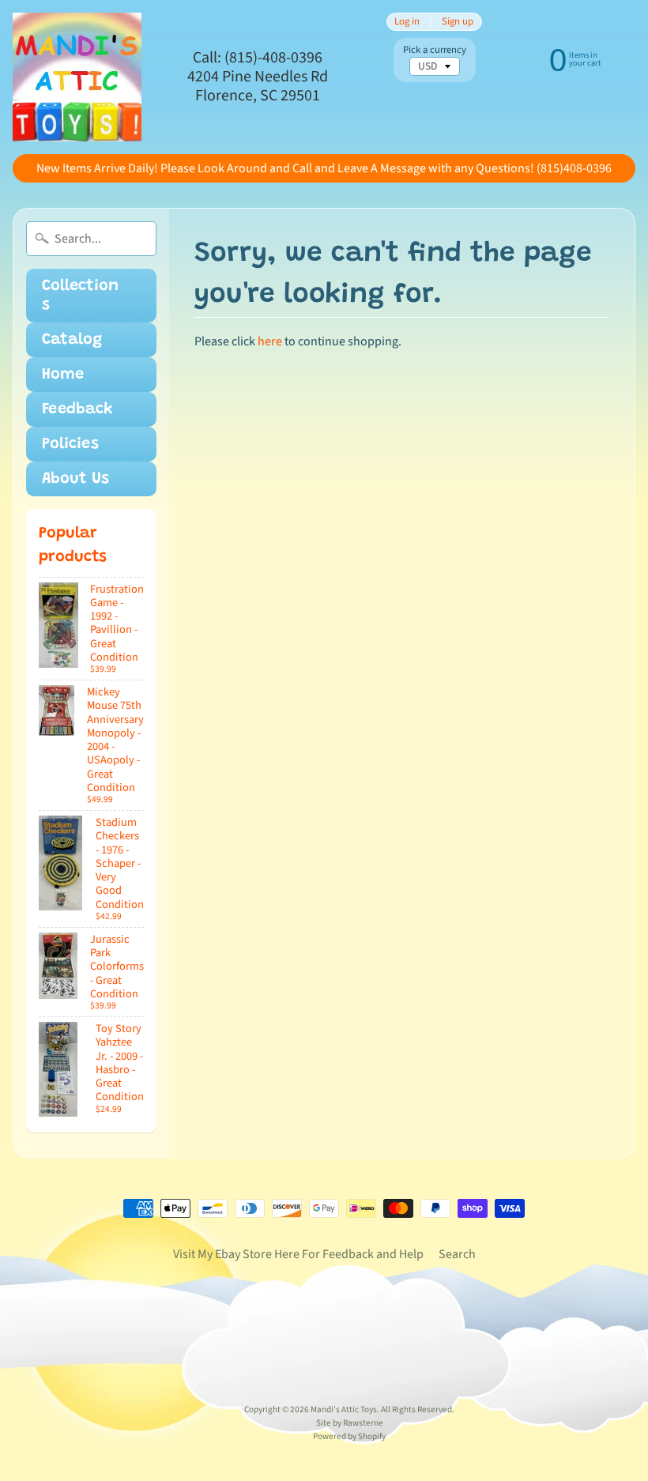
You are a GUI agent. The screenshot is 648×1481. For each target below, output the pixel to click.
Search (457, 1254)
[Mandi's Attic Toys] (77, 77)
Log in (407, 22)
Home (63, 374)
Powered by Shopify (349, 1436)
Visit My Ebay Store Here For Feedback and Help (298, 1254)
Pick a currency (434, 50)
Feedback (77, 409)
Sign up (457, 22)
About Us (75, 479)
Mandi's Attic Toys (344, 1409)
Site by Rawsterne (349, 1423)
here (270, 341)
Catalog (72, 340)
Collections (80, 295)
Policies (70, 444)
